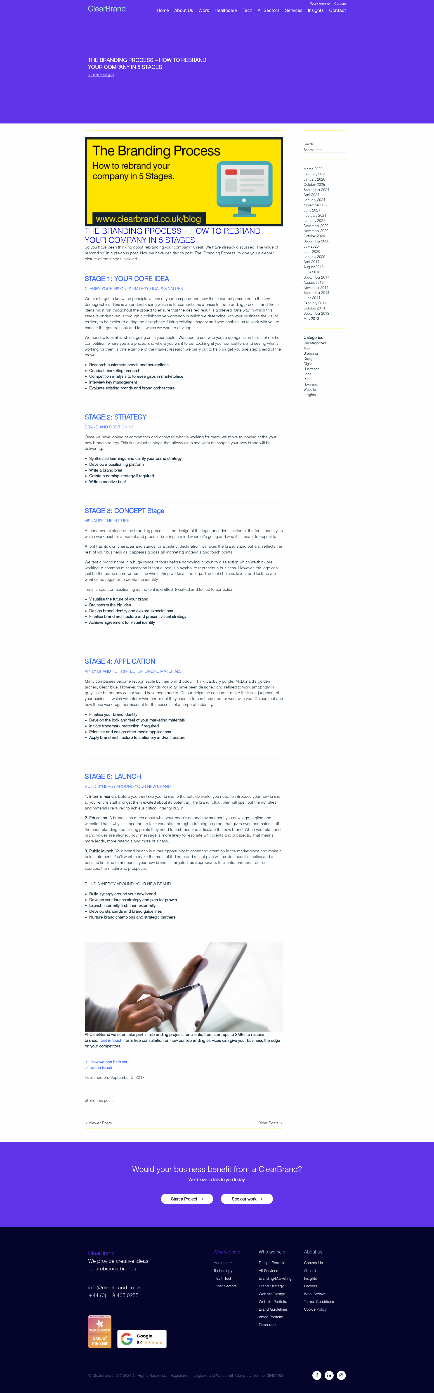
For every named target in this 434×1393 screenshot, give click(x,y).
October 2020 (314, 236)
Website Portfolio (273, 1301)
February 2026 (315, 174)
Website (310, 389)
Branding (311, 353)
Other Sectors (225, 1286)
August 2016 (314, 282)
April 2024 (311, 195)
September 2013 (316, 313)
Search (308, 144)
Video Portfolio (271, 1317)
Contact (337, 10)
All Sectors (269, 10)
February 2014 (315, 303)
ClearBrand (101, 1253)
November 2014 (316, 288)
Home (163, 10)
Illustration (311, 369)
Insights (316, 10)
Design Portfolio (272, 1262)
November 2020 (316, 231)
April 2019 (311, 262)
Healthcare (226, 10)
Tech (247, 10)
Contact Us (313, 1262)
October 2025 (314, 184)
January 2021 (314, 221)
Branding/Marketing (275, 1278)
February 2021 (315, 215)
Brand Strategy (271, 1286)
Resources (267, 1325)
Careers (340, 3)
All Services (268, 1270)
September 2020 (316, 241)
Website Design (272, 1294)
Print (307, 379)
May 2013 (311, 318)
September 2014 (316, 293)
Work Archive (320, 3)
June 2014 (312, 298)
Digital (308, 364)
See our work (244, 1198)
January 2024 (314, 200)
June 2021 (312, 210)
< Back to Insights (101, 75)
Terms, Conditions (319, 1301)
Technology (223, 1270)
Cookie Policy (315, 1309)
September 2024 (316, 190)
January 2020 (314, 257)
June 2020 (312, 251)
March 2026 (313, 169)
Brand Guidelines (273, 1309)
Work (203, 10)
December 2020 (316, 226)
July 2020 (311, 246)
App (307, 348)
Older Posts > (270, 1123)
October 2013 (314, 308)
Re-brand (311, 384)
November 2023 (316, 205)
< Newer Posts (98, 1123)
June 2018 (312, 272)
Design (309, 358)
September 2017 (316, 277)
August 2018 (314, 267)
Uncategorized (315, 343)
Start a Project (184, 1198)
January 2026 (314, 179)
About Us (183, 10)
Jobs (307, 374)
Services (293, 10)
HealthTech (223, 1278)
